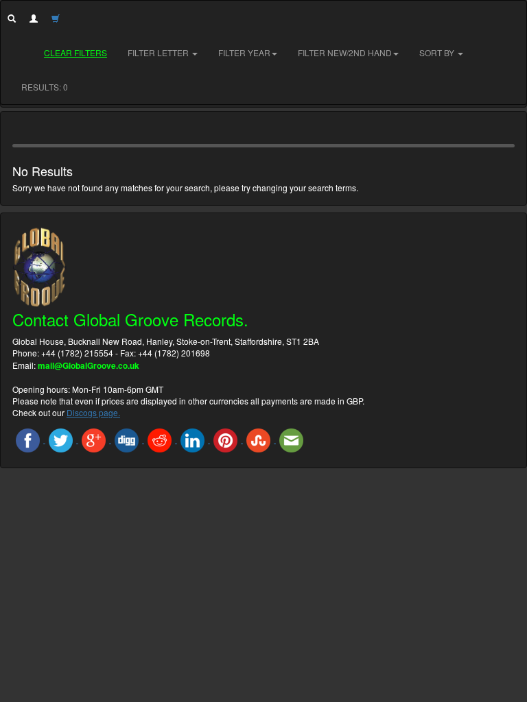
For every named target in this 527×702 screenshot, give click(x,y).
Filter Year (244, 52)
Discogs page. (93, 412)
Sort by (437, 52)
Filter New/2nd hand (345, 52)
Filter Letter (159, 52)
